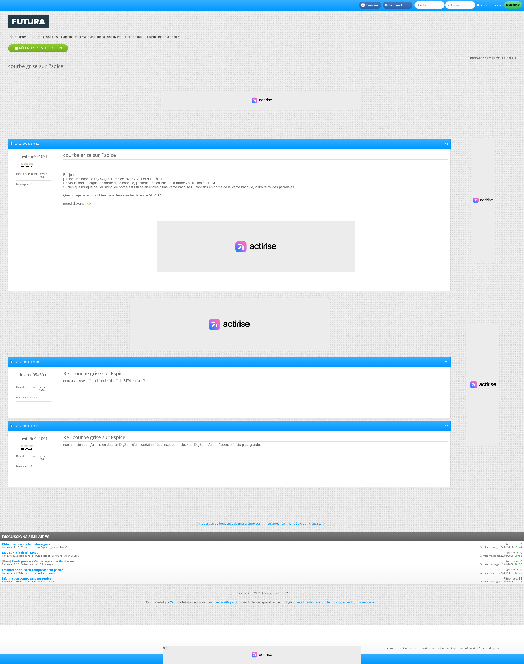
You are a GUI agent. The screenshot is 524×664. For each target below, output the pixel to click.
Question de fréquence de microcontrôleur (230, 524)
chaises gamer (366, 602)
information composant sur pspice (26, 578)
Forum (22, 37)
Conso (414, 648)
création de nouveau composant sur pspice (32, 570)
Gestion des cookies (433, 648)
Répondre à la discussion (38, 48)
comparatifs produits (227, 602)
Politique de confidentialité (463, 648)
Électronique (133, 37)
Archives (403, 648)
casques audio (344, 602)
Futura (391, 648)
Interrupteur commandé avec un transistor (293, 524)
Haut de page (490, 648)
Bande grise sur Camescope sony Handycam (43, 561)
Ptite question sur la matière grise (26, 544)
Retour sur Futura (397, 5)
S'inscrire (370, 5)
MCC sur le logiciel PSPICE (20, 553)
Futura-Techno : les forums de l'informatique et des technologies (75, 37)
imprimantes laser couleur (314, 602)
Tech (173, 602)
